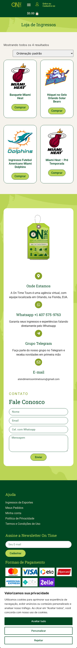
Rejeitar (38, 640)
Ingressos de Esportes (19, 502)
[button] (29, 5)
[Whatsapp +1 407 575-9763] (38, 304)
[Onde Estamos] (38, 275)
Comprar (20, 107)
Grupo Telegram (38, 343)
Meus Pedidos (14, 507)
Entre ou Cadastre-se (49, 4)
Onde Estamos (38, 286)
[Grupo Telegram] (38, 333)
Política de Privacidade (19, 518)
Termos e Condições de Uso (22, 523)
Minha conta (13, 513)
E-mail (38, 372)
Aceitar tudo (38, 621)
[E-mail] (38, 362)
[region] (38, 617)
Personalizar (38, 630)
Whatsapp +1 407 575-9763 (38, 314)
